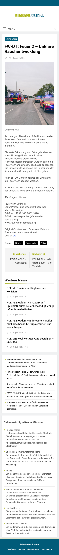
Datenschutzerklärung (28, 549)
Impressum (47, 549)
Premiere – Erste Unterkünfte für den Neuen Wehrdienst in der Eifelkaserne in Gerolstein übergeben (27, 405)
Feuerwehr (31, 243)
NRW (43, 243)
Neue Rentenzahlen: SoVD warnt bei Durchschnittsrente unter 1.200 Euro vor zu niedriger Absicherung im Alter (27, 362)
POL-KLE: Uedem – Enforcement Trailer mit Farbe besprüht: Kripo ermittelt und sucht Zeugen (29, 324)
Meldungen (11, 39)
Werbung (11, 549)
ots (14, 235)
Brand (18, 243)
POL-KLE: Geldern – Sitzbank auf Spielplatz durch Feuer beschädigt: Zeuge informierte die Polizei (30, 306)
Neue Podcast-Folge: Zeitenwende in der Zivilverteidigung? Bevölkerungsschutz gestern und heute (31, 375)
